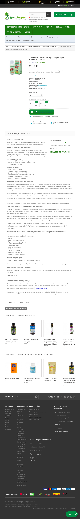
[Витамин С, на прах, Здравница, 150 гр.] (52, 368)
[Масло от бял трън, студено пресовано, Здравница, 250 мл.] (52, 328)
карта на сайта (21, 485)
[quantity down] (41, 95)
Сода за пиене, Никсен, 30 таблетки (32, 379)
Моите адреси (33, 414)
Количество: (33, 92)
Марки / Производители (20, 37)
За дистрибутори (28, 40)
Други (27, 32)
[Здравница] (40, 2)
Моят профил (34, 406)
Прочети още (32, 75)
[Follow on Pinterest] (74, 397)
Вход (72, 5)
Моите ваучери (34, 419)
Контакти (20, 425)
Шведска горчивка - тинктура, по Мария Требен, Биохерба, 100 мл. (70, 381)
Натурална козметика (42, 27)
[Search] (48, 14)
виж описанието (42, 85)
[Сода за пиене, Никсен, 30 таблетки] (33, 368)
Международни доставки (54, 37)
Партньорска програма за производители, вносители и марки (22, 450)
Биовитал (33, 62)
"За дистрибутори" (42, 288)
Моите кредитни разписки (37, 412)
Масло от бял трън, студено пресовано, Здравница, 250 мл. (50, 342)
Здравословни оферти (13, 40)
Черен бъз (8, 429)
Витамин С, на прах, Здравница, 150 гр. (50, 379)
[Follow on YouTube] (71, 397)
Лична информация (35, 417)
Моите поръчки (34, 409)
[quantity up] (38, 95)
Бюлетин (9, 396)
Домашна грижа (63, 27)
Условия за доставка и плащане (20, 433)
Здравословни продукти (18, 27)
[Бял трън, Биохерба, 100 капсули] (33, 328)
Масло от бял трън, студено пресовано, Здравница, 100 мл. (69, 342)
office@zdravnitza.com (61, 431)
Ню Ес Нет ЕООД (70, 508)
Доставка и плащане (37, 37)
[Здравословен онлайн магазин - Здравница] (15, 16)
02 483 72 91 (40, 454)
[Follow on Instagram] (65, 397)
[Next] (73, 331)
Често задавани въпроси (20, 464)
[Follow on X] (68, 397)
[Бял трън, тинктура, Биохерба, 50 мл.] (13, 328)
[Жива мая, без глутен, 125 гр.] (13, 368)
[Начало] (7, 47)
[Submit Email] (36, 397)
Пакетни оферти (14, 32)
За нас (8, 37)
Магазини (20, 422)
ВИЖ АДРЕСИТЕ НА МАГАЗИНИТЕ (61, 152)
